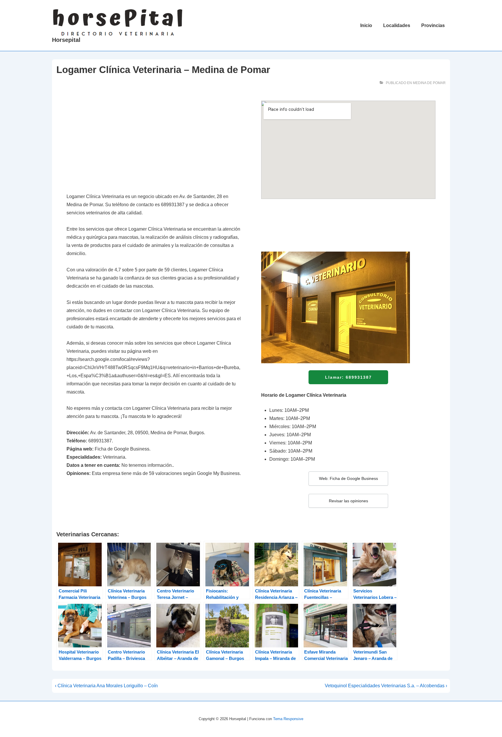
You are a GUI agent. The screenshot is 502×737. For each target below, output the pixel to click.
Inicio (366, 25)
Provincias (433, 25)
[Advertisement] (154, 143)
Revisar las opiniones (348, 501)
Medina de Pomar (429, 83)
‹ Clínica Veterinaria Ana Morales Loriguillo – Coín (106, 685)
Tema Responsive (288, 719)
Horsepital (66, 40)
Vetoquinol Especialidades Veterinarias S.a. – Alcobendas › (386, 685)
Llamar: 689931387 (348, 377)
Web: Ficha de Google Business (348, 478)
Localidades (396, 25)
